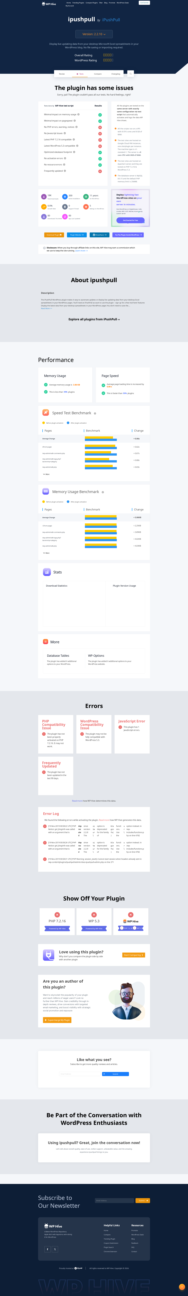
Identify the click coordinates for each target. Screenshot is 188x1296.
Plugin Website (75, 235)
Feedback (134, 1243)
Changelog (115, 74)
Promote (112, 3)
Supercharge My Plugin (59, 1020)
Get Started (144, 3)
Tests (81, 74)
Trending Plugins (78, 3)
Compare (97, 74)
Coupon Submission (111, 1243)
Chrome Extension (110, 1251)
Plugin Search (109, 1247)
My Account (70, 6)
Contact (134, 1251)
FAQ (132, 1247)
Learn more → (81, 250)
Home (68, 3)
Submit (115, 1074)
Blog (105, 3)
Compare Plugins (92, 3)
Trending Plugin (109, 1239)
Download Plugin (53, 235)
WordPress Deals (123, 3)
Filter (101, 3)
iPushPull (111, 19)
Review (62, 74)
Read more (77, 800)
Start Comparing (132, 955)
